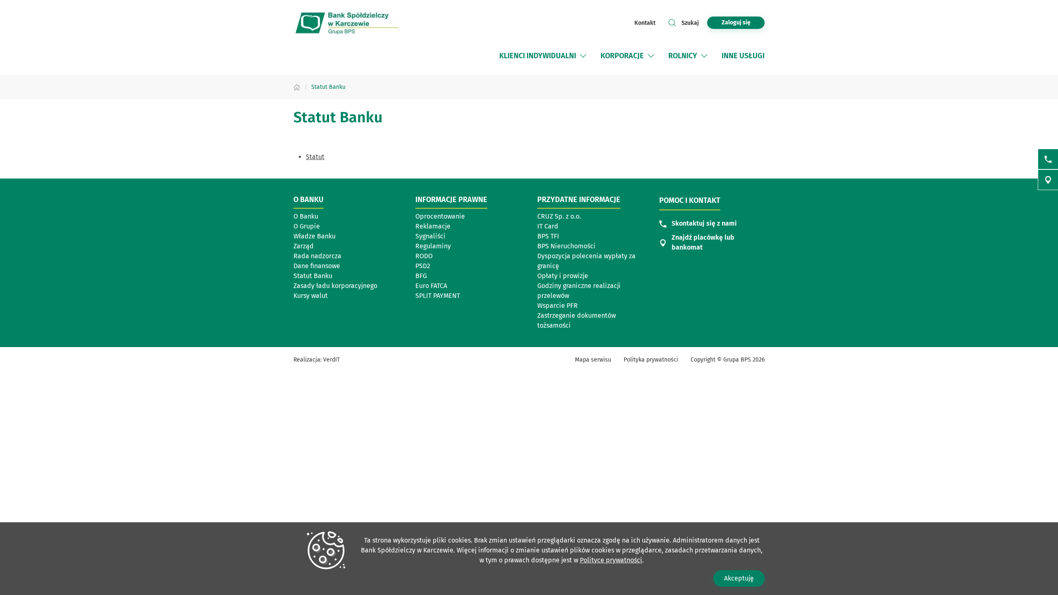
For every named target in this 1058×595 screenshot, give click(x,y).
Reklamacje (432, 226)
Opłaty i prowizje (562, 276)
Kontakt (644, 22)
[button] (583, 55)
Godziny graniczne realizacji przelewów (579, 291)
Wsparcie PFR (557, 305)
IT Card (547, 226)
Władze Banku (314, 236)
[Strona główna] (296, 86)
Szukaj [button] (690, 22)
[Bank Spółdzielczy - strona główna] (347, 23)
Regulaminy (433, 246)
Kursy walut (310, 296)
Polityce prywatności (611, 560)
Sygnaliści (430, 236)
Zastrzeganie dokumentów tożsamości (576, 320)
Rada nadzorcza (317, 256)
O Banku (305, 216)
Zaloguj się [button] (736, 22)
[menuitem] (543, 55)
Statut (315, 157)
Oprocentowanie (440, 216)
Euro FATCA (431, 286)
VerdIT (331, 359)
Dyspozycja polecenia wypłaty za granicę (586, 261)
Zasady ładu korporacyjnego (335, 286)
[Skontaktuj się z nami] (1048, 159)
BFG (421, 276)
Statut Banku (312, 276)
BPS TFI (548, 236)
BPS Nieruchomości (566, 246)
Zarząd (303, 246)
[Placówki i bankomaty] (1048, 180)
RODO (424, 256)
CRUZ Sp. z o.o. (559, 216)
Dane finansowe (316, 266)
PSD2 (422, 266)
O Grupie (306, 226)
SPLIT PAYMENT (437, 296)
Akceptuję (739, 578)
